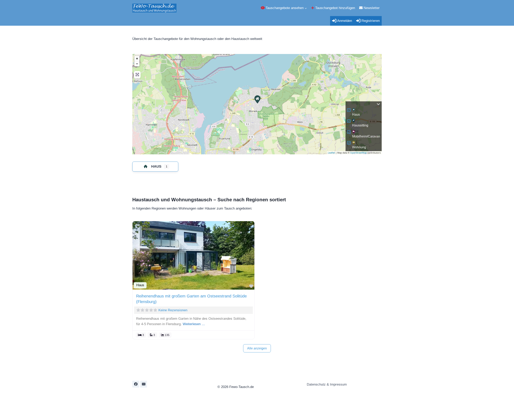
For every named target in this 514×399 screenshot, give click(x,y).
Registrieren (370, 21)
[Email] (143, 384)
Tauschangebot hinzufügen (334, 8)
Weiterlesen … (194, 324)
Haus (356, 114)
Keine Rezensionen (172, 310)
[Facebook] (135, 384)
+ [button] (137, 58)
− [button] (137, 64)
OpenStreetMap (358, 152)
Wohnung (359, 147)
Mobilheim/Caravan (366, 136)
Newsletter (371, 8)
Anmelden (344, 21)
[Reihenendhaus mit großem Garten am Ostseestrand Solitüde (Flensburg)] (257, 99)
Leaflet (331, 152)
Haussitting (360, 125)
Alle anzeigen (257, 348)
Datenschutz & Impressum (326, 384)
